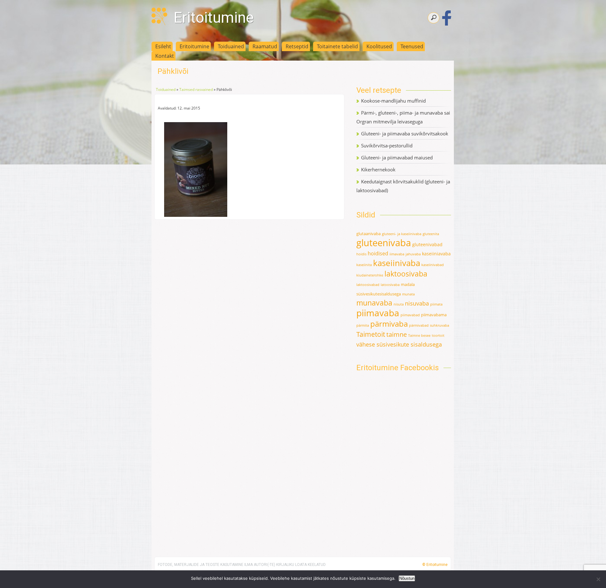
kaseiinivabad (432, 265)
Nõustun (406, 578)
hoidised (378, 253)
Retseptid (297, 46)
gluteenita (431, 234)
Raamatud (264, 46)
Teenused (412, 46)
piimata (436, 304)
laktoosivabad (367, 284)
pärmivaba (389, 324)
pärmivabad (419, 325)
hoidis (361, 254)
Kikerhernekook (378, 169)
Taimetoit (370, 334)
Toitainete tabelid (337, 46)
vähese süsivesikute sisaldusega (399, 344)
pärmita (362, 325)
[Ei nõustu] (598, 579)
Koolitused (379, 46)
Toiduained (231, 46)
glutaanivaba (368, 233)
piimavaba (377, 313)
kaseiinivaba (396, 263)
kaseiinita (364, 265)
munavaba (374, 303)
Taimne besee (419, 335)
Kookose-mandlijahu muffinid (393, 101)
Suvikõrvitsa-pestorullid (387, 145)
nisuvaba (417, 303)
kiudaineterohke (369, 275)
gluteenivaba (383, 242)
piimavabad (410, 315)
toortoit (438, 335)
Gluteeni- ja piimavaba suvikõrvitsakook (404, 133)
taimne (396, 334)
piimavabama (434, 315)
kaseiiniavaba (436, 254)
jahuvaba (413, 254)
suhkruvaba (439, 325)
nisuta (399, 304)
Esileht (163, 46)
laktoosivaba (405, 274)
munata (408, 294)
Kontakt (164, 55)
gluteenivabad (427, 244)
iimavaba (396, 254)
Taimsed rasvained (196, 89)
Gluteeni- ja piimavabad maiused (397, 157)
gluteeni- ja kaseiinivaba (401, 234)
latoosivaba (390, 284)
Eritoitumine (214, 18)
